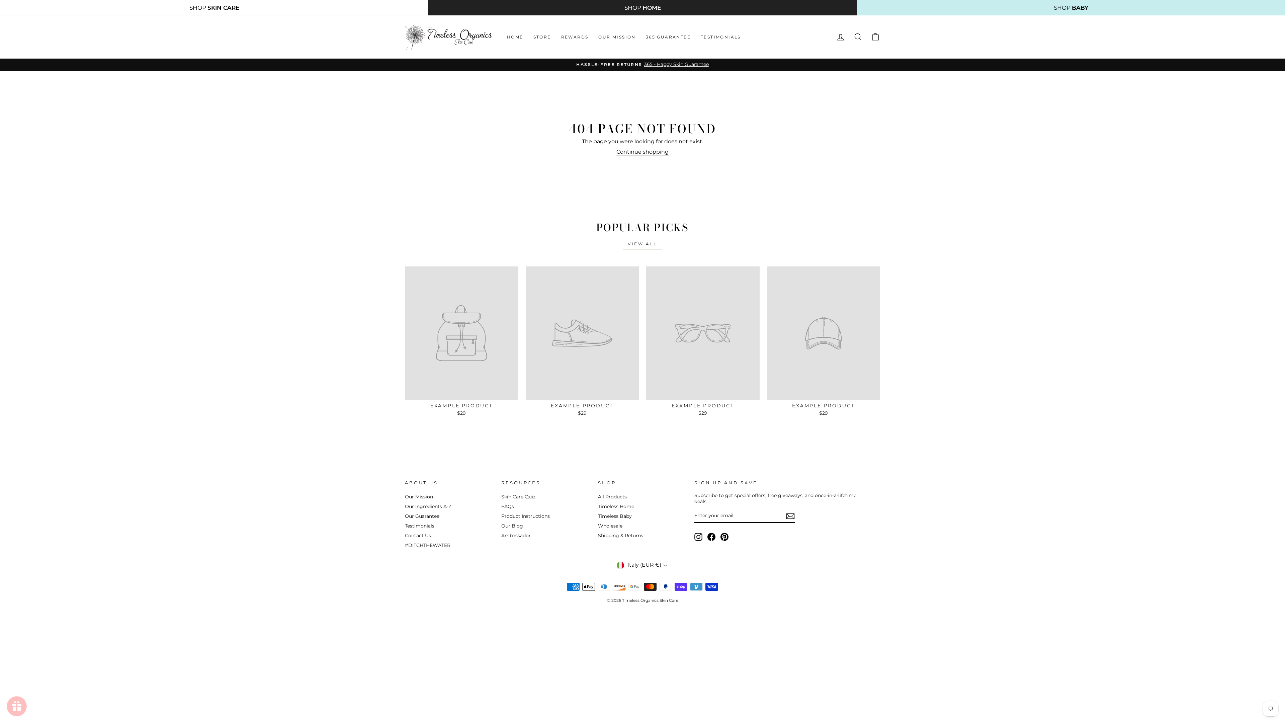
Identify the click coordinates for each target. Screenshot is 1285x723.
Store (542, 36)
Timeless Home (616, 506)
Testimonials (721, 36)
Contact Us (418, 535)
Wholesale (610, 526)
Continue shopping (642, 152)
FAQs (507, 506)
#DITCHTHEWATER (427, 545)
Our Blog (512, 526)
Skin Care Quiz (518, 496)
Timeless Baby (615, 516)
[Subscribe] (790, 516)
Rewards (575, 36)
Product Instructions (525, 516)
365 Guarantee (668, 36)
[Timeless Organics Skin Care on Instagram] (698, 537)
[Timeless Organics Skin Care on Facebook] (711, 537)
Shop (214, 7)
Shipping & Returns (620, 535)
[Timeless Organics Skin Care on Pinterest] (724, 537)
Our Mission (616, 36)
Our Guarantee (422, 516)
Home (515, 36)
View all (642, 243)
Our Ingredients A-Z (428, 506)
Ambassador (516, 535)
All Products (612, 496)
